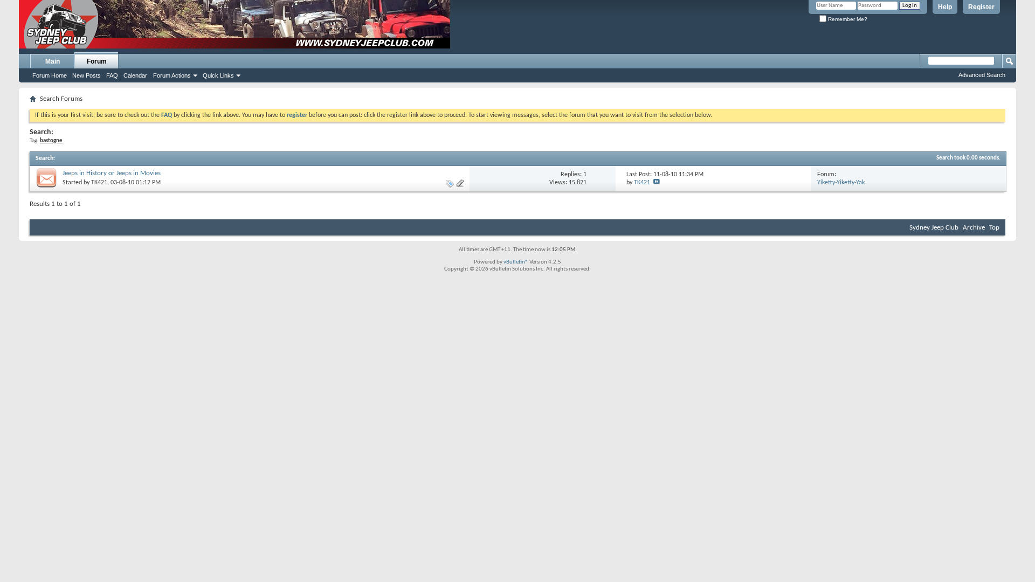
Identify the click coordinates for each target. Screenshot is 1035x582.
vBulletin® (515, 262)
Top (994, 227)
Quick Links (218, 75)
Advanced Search (981, 75)
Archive (974, 227)
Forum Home (49, 75)
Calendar (135, 75)
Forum (97, 61)
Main (52, 61)
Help (945, 7)
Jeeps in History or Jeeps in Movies (112, 173)
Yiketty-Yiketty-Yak (841, 182)
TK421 (99, 182)
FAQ (112, 75)
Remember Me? (846, 19)
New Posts (86, 75)
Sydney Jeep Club (933, 227)
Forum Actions (172, 75)
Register (981, 7)
